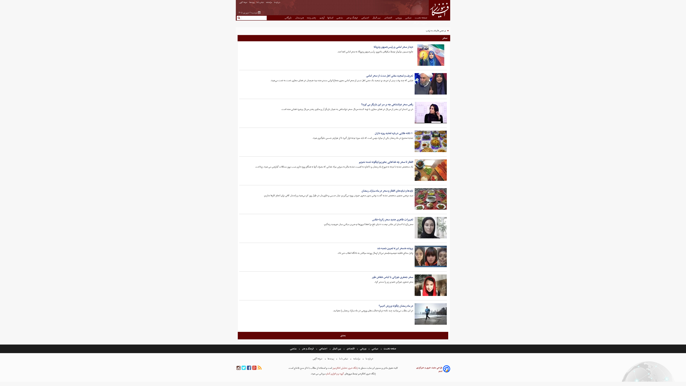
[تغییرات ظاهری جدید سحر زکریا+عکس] (431, 227)
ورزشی (399, 18)
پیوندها (252, 2)
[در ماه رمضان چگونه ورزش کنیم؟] (431, 314)
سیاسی (408, 18)
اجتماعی (365, 18)
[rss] (260, 368)
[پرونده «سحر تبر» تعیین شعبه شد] (431, 256)
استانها (330, 18)
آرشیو (322, 18)
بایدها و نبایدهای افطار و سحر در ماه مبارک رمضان (387, 191)
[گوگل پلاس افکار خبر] (254, 368)
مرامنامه (269, 2)
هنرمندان (299, 18)
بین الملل (376, 18)
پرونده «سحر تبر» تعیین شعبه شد (395, 248)
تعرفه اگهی (243, 2)
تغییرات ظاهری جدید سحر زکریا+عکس (392, 219)
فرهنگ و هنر (352, 18)
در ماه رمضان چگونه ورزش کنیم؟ (396, 306)
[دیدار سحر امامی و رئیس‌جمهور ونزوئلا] (431, 55)
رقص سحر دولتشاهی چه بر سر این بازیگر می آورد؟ (387, 104)
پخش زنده (312, 18)
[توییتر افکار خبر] (244, 368)
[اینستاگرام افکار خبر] (238, 368)
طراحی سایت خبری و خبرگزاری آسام (429, 369)
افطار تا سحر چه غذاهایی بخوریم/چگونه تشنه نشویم (386, 162)
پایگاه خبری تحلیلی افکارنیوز (345, 368)
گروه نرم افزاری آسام (335, 374)
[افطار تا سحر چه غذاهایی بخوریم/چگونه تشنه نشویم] (431, 170)
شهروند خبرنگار (420, 23)
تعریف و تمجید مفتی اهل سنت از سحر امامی (389, 75)
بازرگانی (288, 18)
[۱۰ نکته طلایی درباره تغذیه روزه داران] (431, 141)
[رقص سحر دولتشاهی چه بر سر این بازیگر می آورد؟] (431, 112)
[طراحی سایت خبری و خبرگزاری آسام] (446, 369)
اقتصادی (388, 18)
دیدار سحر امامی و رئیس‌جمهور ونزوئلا (393, 47)
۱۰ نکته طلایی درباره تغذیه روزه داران (394, 133)
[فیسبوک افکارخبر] (249, 368)
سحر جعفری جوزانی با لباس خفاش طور (392, 277)
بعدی (343, 335)
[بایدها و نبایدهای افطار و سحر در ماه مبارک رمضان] (431, 199)
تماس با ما (260, 2)
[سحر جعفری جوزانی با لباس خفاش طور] (431, 285)
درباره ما (277, 2)
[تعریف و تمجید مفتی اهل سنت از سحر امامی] (431, 84)
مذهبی (339, 18)
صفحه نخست (421, 18)
